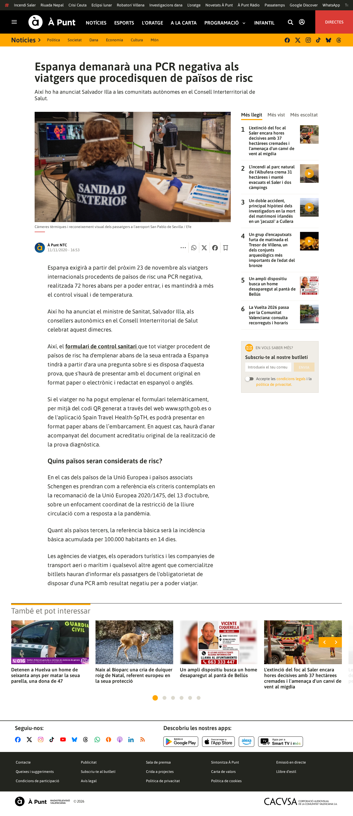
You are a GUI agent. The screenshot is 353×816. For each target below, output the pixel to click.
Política (53, 40)
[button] (155, 698)
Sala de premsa (158, 762)
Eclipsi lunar (101, 5)
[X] (298, 40)
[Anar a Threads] (87, 739)
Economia (114, 40)
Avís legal (89, 781)
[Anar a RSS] (144, 739)
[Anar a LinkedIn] (132, 739)
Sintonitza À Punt (225, 762)
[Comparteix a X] (204, 247)
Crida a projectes (160, 772)
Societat (75, 40)
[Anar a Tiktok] (52, 739)
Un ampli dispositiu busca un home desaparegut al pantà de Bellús (218, 672)
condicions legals (291, 378)
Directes (334, 22)
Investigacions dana (165, 5)
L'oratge (194, 5)
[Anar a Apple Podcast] (121, 739)
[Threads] (339, 40)
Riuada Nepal (52, 5)
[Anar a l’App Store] (218, 741)
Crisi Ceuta (77, 5)
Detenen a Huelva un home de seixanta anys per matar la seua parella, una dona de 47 (45, 675)
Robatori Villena (130, 5)
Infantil (264, 23)
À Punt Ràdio (249, 5)
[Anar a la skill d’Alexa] (246, 741)
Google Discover (304, 5)
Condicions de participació (37, 781)
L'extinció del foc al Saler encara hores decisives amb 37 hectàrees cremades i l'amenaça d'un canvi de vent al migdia (302, 678)
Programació (221, 23)
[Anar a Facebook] (19, 739)
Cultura (137, 40)
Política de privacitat (163, 781)
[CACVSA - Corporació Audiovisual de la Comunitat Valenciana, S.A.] (301, 801)
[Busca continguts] (290, 22)
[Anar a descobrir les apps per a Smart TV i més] (280, 741)
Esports (124, 23)
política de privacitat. (274, 384)
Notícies (96, 23)
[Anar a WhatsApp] (98, 739)
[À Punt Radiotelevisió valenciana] (42, 801)
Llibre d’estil (286, 772)
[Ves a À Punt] (51, 22)
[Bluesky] (328, 40)
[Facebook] (287, 40)
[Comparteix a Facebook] (215, 247)
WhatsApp (331, 5)
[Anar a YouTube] (64, 739)
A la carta (184, 23)
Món (154, 40)
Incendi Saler (25, 5)
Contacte (23, 762)
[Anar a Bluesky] (75, 739)
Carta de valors (223, 772)
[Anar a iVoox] (109, 739)
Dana (93, 40)
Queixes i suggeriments (35, 772)
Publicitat (89, 762)
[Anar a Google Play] (180, 741)
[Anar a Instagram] (41, 739)
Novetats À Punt (219, 5)
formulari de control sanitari (101, 346)
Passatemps (275, 5)
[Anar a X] (30, 739)
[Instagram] (308, 40)
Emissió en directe (291, 762)
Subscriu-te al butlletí (98, 772)
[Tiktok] (318, 40)
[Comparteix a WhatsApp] (194, 247)
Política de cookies (226, 781)
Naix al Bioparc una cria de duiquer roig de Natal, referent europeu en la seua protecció (133, 675)
